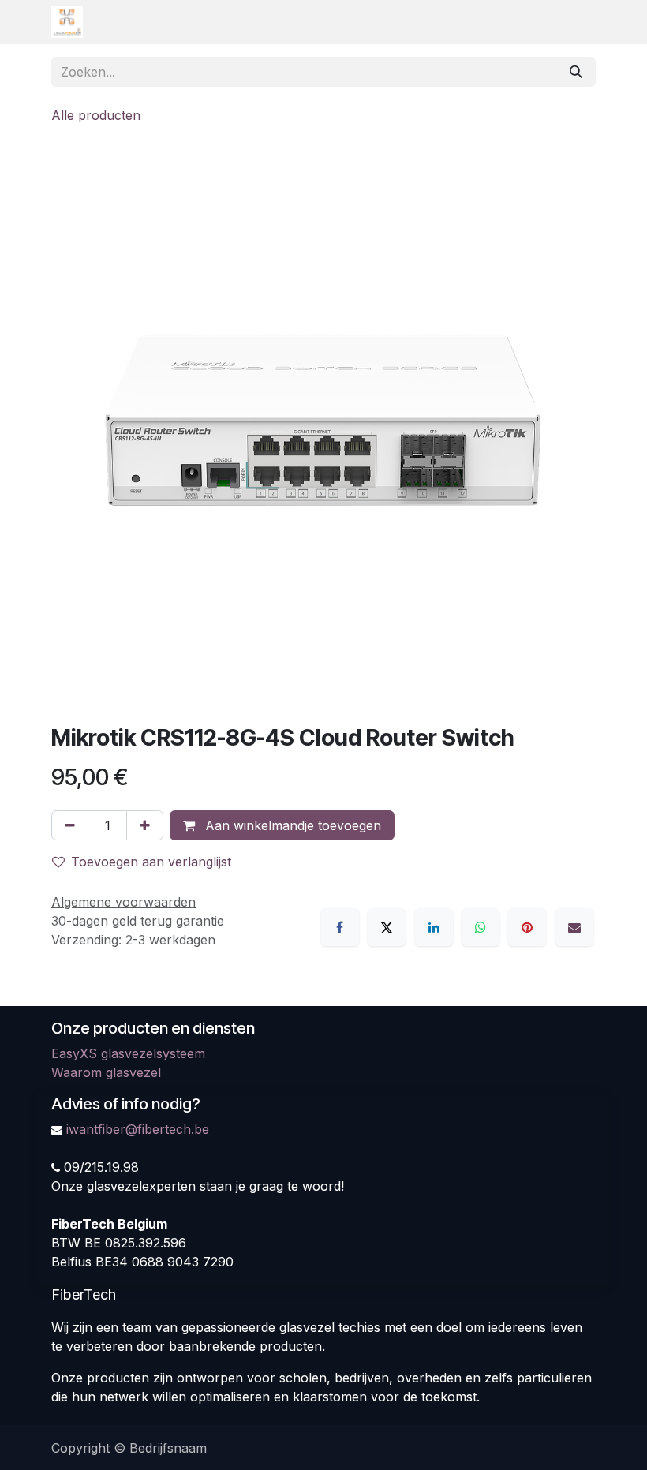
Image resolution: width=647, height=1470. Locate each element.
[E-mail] (574, 927)
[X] (387, 927)
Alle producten (95, 115)
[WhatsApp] (480, 927)
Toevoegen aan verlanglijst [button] (151, 862)
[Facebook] (340, 927)
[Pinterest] (527, 927)
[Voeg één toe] (144, 825)
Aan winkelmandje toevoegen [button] (291, 825)
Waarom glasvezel (106, 1072)
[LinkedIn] (434, 927)
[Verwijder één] (69, 825)
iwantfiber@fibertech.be (137, 1129)
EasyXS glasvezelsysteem (128, 1053)
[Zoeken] (576, 72)
